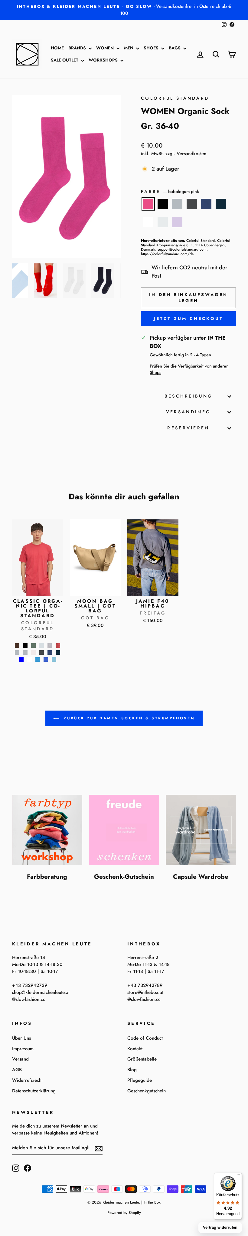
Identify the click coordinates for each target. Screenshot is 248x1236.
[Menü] (238, 1176)
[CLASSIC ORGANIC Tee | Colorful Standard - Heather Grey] (17, 652)
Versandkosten (191, 153)
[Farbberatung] (47, 830)
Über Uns (21, 1038)
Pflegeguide (139, 1080)
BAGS (175, 48)
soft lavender (177, 222)
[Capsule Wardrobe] (201, 830)
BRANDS (77, 48)
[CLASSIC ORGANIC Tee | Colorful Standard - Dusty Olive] (33, 645)
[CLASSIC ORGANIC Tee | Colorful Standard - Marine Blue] (50, 652)
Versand (20, 1059)
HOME (57, 48)
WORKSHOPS (104, 60)
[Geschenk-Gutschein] (124, 830)
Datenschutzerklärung (34, 1091)
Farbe (170, 191)
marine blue (206, 204)
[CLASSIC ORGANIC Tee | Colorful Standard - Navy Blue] (58, 652)
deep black (163, 204)
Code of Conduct (145, 1038)
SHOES (152, 48)
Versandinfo (188, 412)
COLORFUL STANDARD (175, 98)
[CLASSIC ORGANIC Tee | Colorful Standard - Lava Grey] (41, 652)
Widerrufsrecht (27, 1080)
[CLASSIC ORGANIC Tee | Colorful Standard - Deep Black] (25, 645)
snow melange (163, 222)
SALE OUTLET (65, 60)
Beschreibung (189, 396)
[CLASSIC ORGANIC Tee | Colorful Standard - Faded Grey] (41, 645)
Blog (132, 1069)
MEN (129, 48)
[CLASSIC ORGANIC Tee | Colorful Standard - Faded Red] (58, 645)
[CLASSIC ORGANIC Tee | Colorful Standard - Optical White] (29, 659)
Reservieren (188, 428)
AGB (17, 1069)
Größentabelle (142, 1059)
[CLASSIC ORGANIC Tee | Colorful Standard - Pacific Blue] (38, 659)
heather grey (177, 204)
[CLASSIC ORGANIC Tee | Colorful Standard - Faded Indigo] (50, 645)
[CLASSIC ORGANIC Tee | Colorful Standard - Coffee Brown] (17, 645)
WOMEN (105, 48)
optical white (148, 222)
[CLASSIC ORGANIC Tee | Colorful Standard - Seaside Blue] (54, 659)
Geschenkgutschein (146, 1091)
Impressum (23, 1048)
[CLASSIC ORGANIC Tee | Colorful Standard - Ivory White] (33, 652)
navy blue (221, 204)
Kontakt (134, 1048)
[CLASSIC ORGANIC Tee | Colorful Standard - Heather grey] (25, 652)
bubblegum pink (148, 204)
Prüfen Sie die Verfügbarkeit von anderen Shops (189, 369)
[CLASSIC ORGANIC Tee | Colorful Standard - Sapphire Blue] (46, 659)
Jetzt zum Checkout (189, 318)
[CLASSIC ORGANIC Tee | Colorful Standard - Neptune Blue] (21, 659)
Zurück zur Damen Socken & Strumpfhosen (128, 718)
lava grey (192, 204)
